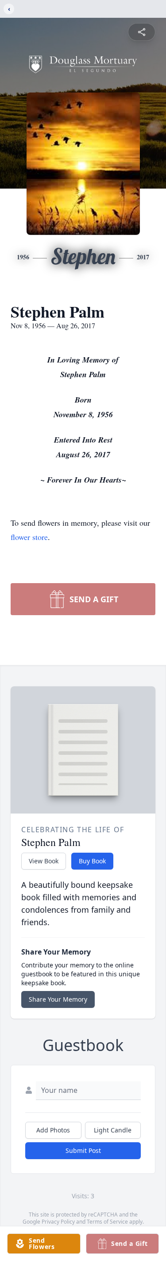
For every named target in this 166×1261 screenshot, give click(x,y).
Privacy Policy (58, 1221)
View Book (43, 861)
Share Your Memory (58, 999)
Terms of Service (107, 1221)
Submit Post (83, 1150)
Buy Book (92, 861)
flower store (29, 537)
